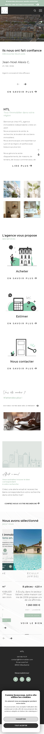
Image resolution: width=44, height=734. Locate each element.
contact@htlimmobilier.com (22, 656)
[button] (25, 84)
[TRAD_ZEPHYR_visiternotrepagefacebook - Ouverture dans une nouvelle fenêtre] (15, 675)
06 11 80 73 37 (22, 653)
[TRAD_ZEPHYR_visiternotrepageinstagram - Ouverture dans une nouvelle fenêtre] (22, 675)
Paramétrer (21, 719)
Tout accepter (21, 725)
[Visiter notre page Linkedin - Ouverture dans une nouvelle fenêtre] (28, 675)
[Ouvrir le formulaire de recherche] (35, 10)
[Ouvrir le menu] (40, 10)
